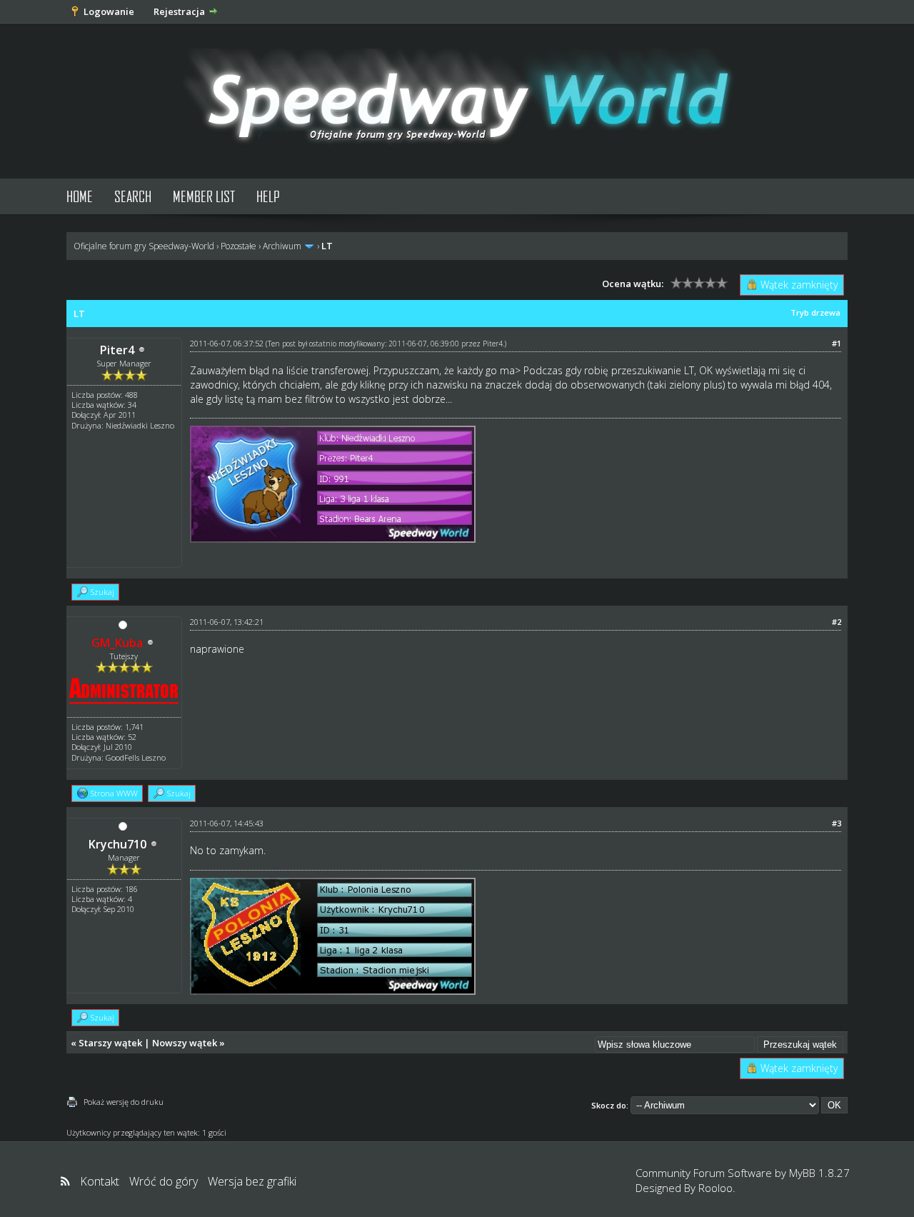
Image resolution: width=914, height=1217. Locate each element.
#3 (836, 823)
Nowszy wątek (184, 1042)
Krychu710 (117, 844)
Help (268, 196)
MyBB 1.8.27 (819, 1173)
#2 (836, 621)
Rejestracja (179, 11)
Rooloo (715, 1188)
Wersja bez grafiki (252, 1181)
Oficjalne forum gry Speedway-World (144, 246)
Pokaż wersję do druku (124, 1101)
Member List (204, 196)
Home (79, 196)
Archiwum (282, 246)
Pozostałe (238, 246)
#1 (836, 343)
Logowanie (109, 11)
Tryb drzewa (815, 312)
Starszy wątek (110, 1042)
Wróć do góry (163, 1181)
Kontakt (99, 1181)
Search (132, 196)
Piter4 (117, 350)
